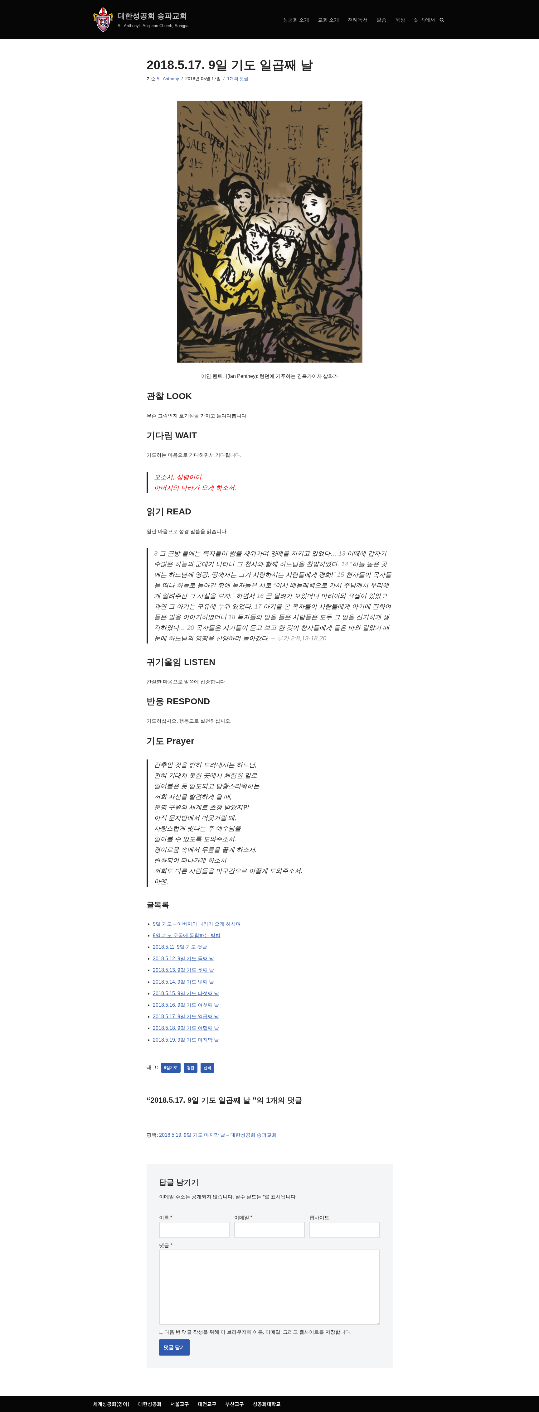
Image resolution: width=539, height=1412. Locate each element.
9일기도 (170, 1068)
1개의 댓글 (237, 78)
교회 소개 (328, 19)
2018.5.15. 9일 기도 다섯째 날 (186, 993)
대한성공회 (150, 1404)
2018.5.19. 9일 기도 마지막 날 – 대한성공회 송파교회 (218, 1135)
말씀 (381, 19)
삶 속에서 (424, 19)
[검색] (441, 19)
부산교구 (234, 1404)
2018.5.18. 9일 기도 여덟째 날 (186, 1028)
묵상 (400, 19)
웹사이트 (319, 1217)
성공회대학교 (267, 1404)
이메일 (243, 1217)
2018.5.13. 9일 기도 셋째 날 (183, 970)
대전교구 (207, 1404)
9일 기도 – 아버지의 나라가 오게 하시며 (197, 924)
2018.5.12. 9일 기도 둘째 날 (183, 958)
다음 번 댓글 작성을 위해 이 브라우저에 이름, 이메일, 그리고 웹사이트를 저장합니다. (258, 1332)
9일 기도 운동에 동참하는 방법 (187, 935)
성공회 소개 (296, 19)
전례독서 (358, 19)
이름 (165, 1217)
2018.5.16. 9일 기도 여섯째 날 (186, 1005)
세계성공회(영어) (111, 1404)
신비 (207, 1068)
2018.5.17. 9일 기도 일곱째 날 (186, 1016)
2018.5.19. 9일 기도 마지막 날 (186, 1040)
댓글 (165, 1245)
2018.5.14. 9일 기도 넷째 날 (183, 982)
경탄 (190, 1068)
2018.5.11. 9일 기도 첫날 (180, 947)
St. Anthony (168, 78)
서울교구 (179, 1404)
